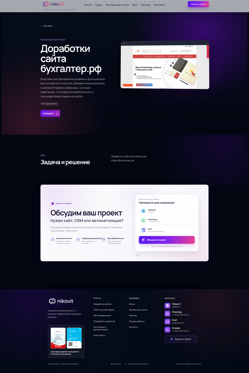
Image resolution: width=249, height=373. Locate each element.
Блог (135, 4)
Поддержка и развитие (104, 321)
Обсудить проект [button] (198, 4)
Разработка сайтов (102, 304)
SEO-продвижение (102, 315)
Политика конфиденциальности (188, 364)
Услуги (88, 4)
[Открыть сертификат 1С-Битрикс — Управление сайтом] (58, 338)
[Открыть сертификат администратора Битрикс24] (74, 338)
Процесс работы (136, 321)
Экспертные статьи (117, 4)
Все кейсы (46, 25)
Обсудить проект (183, 339)
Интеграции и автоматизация (101, 328)
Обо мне (146, 4)
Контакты (159, 4)
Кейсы (99, 4)
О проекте (50, 113)
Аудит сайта (99, 335)
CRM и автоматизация (104, 310)
